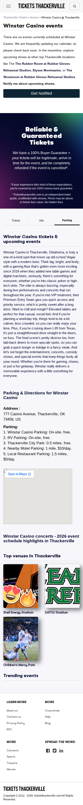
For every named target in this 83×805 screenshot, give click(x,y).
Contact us (14, 716)
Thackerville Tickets (15, 17)
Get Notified (41, 93)
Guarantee (52, 710)
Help (47, 716)
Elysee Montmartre (47, 70)
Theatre (12, 763)
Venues (34, 17)
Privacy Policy (16, 723)
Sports (11, 756)
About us (12, 710)
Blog (48, 723)
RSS (9, 729)
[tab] (16, 220)
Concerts (13, 750)
